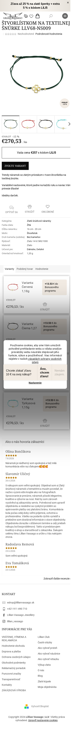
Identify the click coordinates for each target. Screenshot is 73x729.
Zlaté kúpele (44, 681)
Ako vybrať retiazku (48, 659)
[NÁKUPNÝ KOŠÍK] (38, 16)
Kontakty (7, 684)
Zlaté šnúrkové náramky (39, 221)
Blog (40, 675)
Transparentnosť (11, 679)
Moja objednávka (47, 687)
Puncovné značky (11, 673)
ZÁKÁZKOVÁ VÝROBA (14, 690)
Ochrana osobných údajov (16, 657)
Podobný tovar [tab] (25, 268)
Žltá (29, 225)
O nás (41, 670)
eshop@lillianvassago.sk (20, 602)
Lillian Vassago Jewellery (21, 615)
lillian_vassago (15, 621)
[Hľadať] (50, 16)
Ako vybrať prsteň (47, 648)
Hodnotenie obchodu (13, 645)
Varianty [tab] (9, 268)
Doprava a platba (11, 651)
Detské (40, 249)
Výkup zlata (44, 664)
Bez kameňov (33, 237)
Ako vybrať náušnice (49, 653)
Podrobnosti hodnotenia (48, 33)
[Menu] (65, 16)
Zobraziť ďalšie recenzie (56, 578)
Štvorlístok (32, 233)
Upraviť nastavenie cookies (43, 720)
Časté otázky (45, 642)
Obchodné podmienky (14, 662)
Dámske (31, 249)
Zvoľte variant (15, 165)
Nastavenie (35, 382)
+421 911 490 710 (17, 608)
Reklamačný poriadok (14, 668)
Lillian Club (44, 637)
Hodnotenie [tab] (41, 268)
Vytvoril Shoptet (40, 706)
